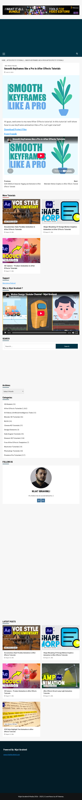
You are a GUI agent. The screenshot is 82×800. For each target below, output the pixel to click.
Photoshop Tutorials (12, 451)
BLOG (6, 421)
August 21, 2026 (49, 232)
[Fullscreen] (77, 333)
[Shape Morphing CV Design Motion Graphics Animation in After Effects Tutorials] (61, 211)
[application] (41, 313)
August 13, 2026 (49, 696)
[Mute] (73, 333)
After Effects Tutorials (11, 65)
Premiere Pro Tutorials (12, 455)
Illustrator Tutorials (11, 447)
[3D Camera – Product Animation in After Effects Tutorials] (21, 250)
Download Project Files (15, 129)
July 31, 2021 (9, 72)
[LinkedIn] (43, 500)
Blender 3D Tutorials (12, 417)
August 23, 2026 (10, 232)
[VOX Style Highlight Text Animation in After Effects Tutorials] (21, 714)
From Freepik (10, 134)
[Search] (77, 54)
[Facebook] (39, 500)
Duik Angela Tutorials (12, 434)
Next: (61, 182)
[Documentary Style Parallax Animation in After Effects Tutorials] (21, 211)
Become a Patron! (9, 283)
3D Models (8, 404)
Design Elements (10, 430)
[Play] (5, 333)
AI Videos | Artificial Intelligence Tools (18, 413)
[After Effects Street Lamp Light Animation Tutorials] (61, 675)
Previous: (22, 184)
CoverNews (48, 796)
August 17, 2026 (10, 271)
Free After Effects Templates (15, 442)
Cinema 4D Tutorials (11, 425)
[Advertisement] (41, 35)
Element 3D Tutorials (12, 438)
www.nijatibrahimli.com (11, 755)
